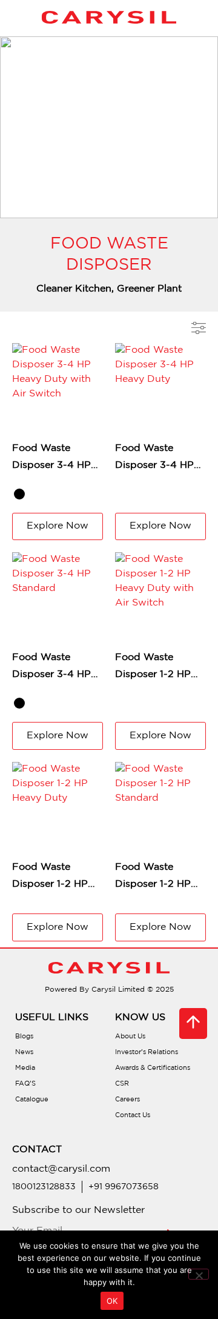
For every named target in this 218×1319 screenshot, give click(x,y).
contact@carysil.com (61, 1169)
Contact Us (132, 1115)
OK (112, 1301)
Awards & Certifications (152, 1068)
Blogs (24, 1036)
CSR (122, 1084)
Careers (127, 1100)
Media (25, 1068)
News (24, 1052)
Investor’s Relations (146, 1052)
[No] (198, 1274)
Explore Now (57, 525)
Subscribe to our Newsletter (78, 1210)
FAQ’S (25, 1084)
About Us (130, 1036)
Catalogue (31, 1100)
